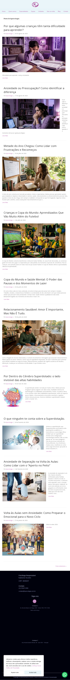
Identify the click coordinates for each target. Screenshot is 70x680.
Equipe (33, 11)
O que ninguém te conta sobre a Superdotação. (34, 418)
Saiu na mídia (51, 11)
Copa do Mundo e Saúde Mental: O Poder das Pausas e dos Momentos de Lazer (33, 281)
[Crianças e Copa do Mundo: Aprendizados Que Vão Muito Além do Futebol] (33, 240)
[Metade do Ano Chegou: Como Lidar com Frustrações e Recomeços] (33, 174)
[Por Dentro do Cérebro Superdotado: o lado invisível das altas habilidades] (12, 397)
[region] (24, 665)
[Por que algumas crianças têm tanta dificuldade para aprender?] (33, 54)
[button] (34, 601)
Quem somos (12, 11)
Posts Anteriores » (61, 566)
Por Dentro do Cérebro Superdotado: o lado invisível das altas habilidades (32, 378)
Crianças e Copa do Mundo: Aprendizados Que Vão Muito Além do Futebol (34, 214)
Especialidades (23, 11)
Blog (59, 11)
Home (3, 11)
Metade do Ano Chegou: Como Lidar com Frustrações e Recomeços (30, 148)
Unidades (41, 11)
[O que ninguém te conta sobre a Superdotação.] (23, 437)
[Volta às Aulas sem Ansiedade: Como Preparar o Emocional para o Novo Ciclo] (23, 539)
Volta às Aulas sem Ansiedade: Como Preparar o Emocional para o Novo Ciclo (34, 514)
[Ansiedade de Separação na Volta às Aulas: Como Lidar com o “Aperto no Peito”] (24, 487)
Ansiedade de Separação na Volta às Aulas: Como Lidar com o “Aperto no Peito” (31, 463)
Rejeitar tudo (15, 672)
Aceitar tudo (32, 672)
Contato (66, 11)
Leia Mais (5, 78)
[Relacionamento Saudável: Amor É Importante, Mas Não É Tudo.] (33, 337)
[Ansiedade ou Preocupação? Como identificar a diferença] (31, 114)
